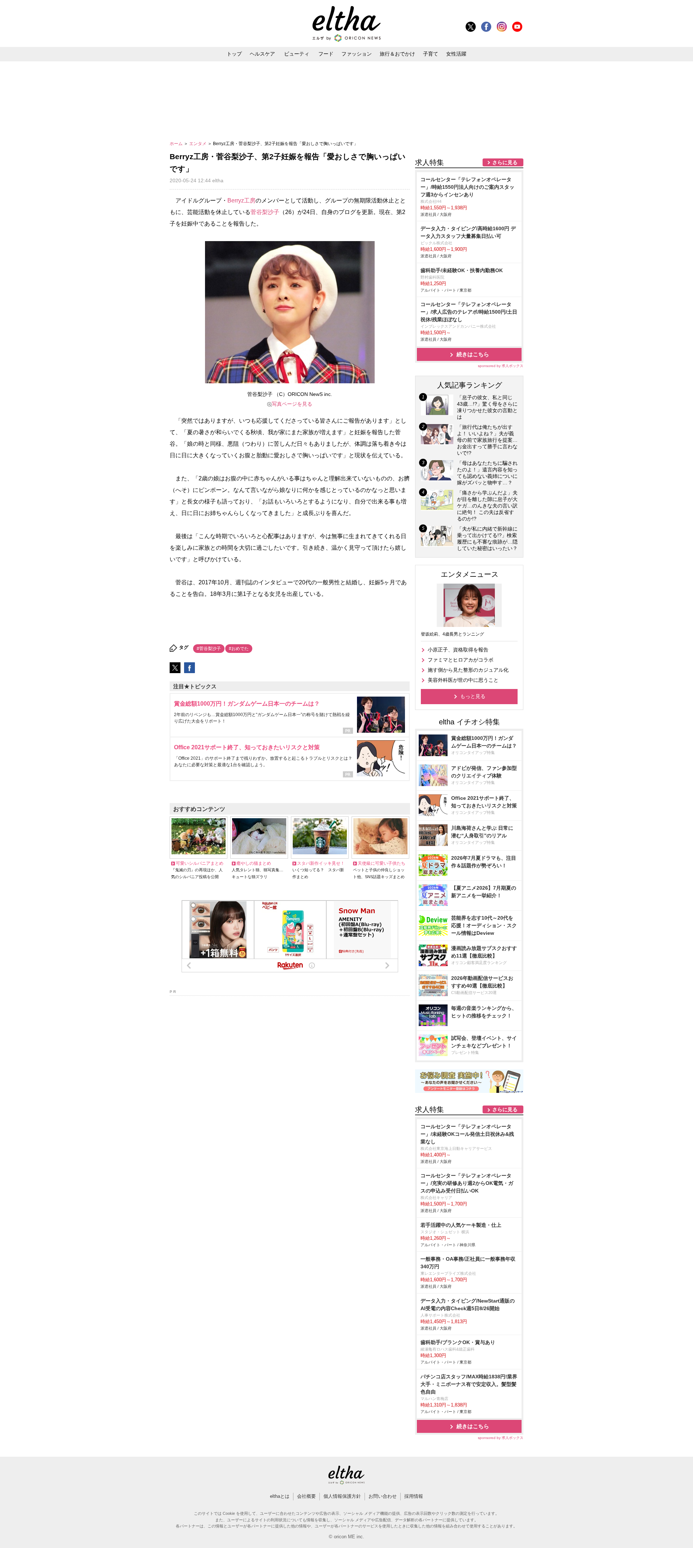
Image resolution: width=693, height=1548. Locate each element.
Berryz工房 (241, 200)
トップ (234, 54)
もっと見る (472, 696)
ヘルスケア (262, 54)
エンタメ (198, 143)
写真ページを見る (292, 404)
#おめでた (239, 648)
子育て (430, 54)
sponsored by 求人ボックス (500, 366)
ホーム (177, 143)
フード (326, 54)
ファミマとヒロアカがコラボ (460, 660)
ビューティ (296, 54)
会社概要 (306, 1496)
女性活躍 (456, 54)
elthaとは (279, 1496)
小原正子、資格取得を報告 (458, 650)
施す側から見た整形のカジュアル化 (468, 670)
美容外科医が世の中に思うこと (463, 680)
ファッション (356, 54)
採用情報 (413, 1496)
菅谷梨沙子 (264, 212)
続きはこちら (473, 354)
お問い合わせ (383, 1496)
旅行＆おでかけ (397, 54)
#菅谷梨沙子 (209, 648)
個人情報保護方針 (342, 1496)
